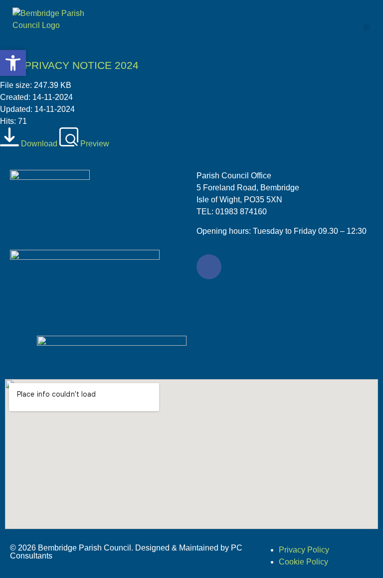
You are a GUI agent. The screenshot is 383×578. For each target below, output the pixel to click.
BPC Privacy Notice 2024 (69, 65)
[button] (367, 27)
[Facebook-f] (208, 266)
